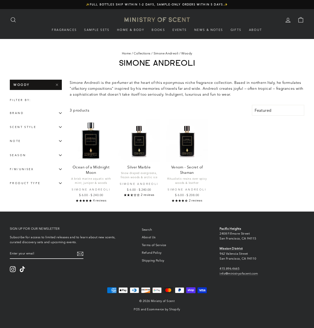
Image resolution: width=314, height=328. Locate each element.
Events (179, 30)
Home (126, 53)
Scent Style (23, 127)
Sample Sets (96, 30)
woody (21, 85)
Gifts (236, 30)
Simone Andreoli (166, 53)
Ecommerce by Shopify (163, 309)
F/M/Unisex (22, 169)
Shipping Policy (153, 260)
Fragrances (64, 30)
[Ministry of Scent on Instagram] (13, 269)
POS (137, 309)
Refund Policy (152, 252)
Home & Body (130, 30)
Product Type (25, 183)
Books (158, 30)
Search (147, 229)
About (255, 30)
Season (18, 155)
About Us (149, 237)
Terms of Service (154, 245)
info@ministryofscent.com (239, 273)
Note (15, 141)
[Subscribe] (80, 254)
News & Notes (208, 30)
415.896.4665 (229, 268)
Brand (17, 113)
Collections (142, 53)
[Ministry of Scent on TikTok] (22, 269)
